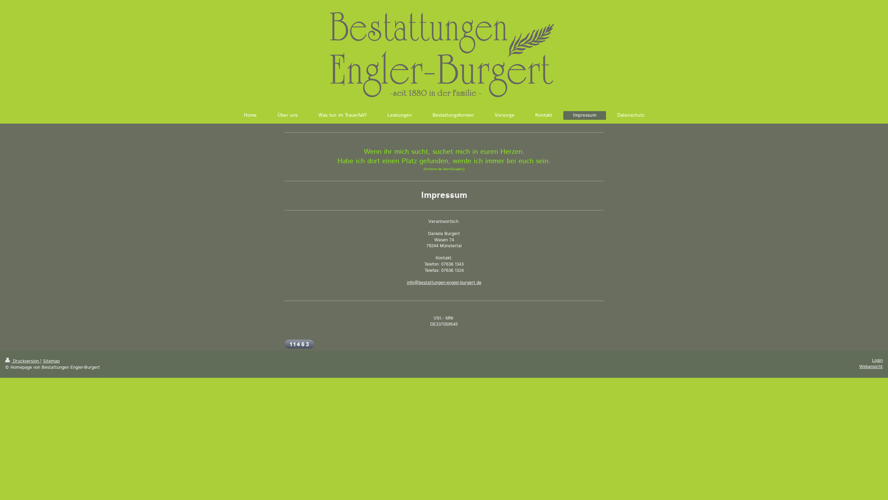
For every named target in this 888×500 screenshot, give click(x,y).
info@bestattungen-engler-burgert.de (444, 283)
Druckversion (25, 361)
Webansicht (871, 367)
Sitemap (51, 361)
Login (877, 360)
